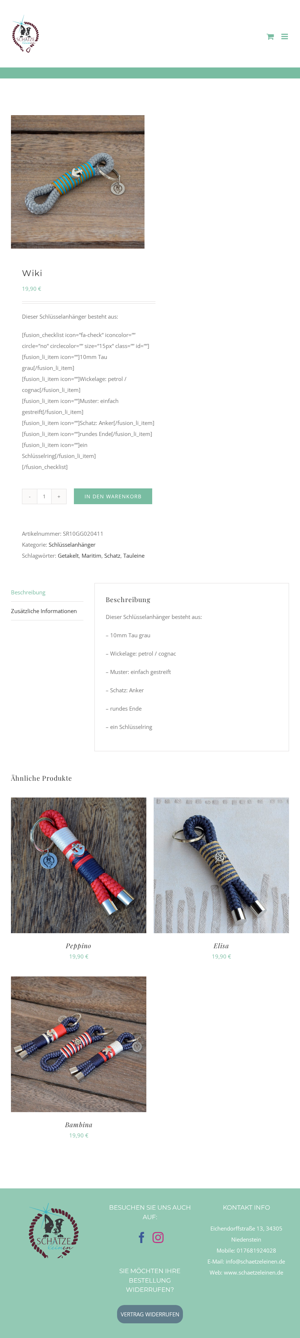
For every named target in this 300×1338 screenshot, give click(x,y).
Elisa (221, 945)
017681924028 (256, 1250)
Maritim (91, 555)
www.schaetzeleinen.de (253, 1272)
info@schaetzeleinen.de (255, 1261)
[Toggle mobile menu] (285, 36)
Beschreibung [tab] (28, 592)
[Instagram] (158, 1237)
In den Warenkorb (113, 496)
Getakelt (68, 555)
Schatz (112, 555)
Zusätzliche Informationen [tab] (44, 611)
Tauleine (134, 555)
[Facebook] (141, 1237)
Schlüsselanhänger (72, 544)
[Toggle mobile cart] (270, 36)
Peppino (78, 945)
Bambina (79, 1124)
